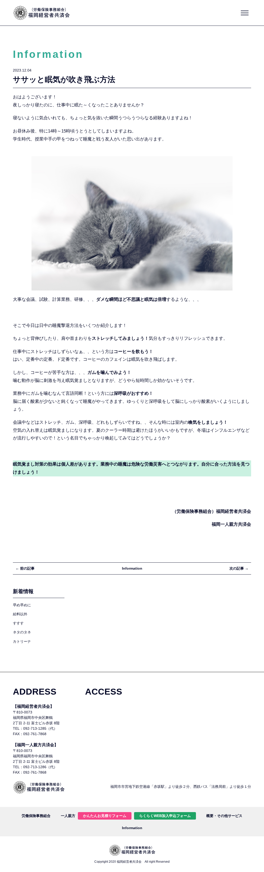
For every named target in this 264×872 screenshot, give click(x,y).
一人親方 (68, 816)
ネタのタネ (22, 632)
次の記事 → (239, 568)
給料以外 (20, 614)
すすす (18, 623)
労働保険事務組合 (36, 816)
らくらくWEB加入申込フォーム (165, 816)
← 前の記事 (25, 568)
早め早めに (22, 605)
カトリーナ (22, 641)
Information (132, 568)
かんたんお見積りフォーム (104, 816)
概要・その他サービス (224, 816)
